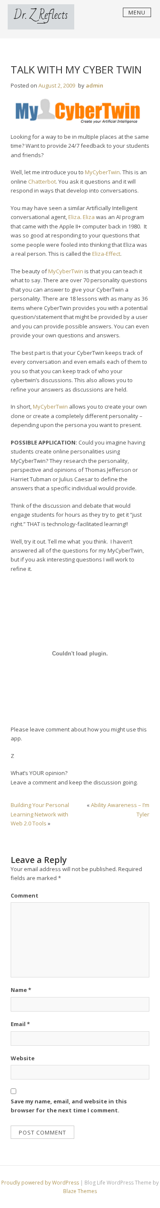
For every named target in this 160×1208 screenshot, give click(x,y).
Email (20, 1024)
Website (23, 1058)
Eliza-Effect (106, 253)
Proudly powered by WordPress (40, 1182)
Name (21, 990)
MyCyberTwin (102, 172)
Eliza (74, 217)
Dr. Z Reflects (41, 15)
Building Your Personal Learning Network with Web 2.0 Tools (40, 814)
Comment (24, 895)
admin (94, 85)
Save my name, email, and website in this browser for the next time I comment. (69, 1105)
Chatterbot (42, 181)
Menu (136, 12)
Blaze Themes (80, 1191)
